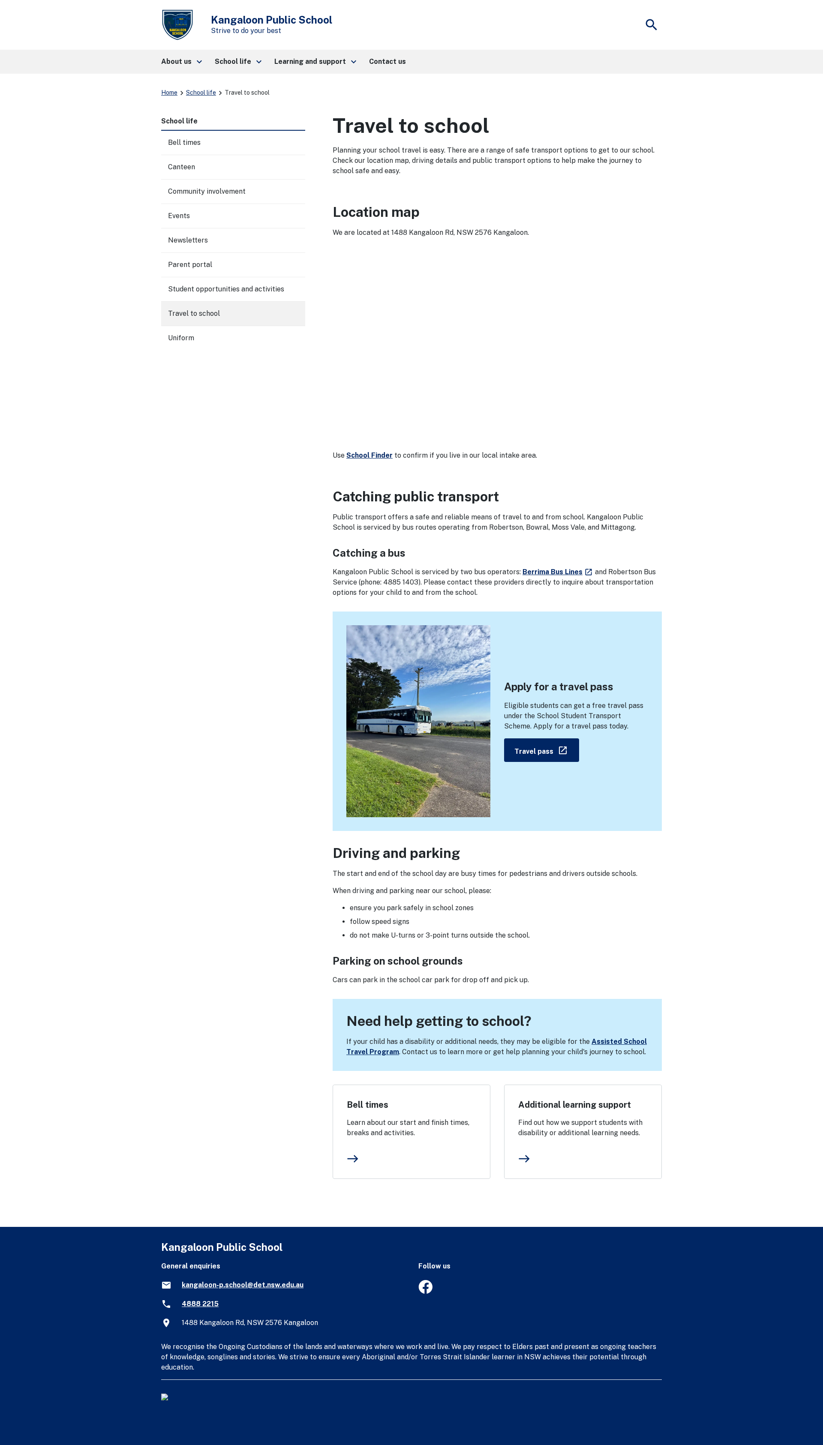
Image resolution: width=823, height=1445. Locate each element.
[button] (181, 62)
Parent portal (190, 265)
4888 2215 (200, 1304)
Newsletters (188, 240)
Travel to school (194, 313)
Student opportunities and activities (226, 289)
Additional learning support (574, 1105)
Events (179, 216)
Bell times (367, 1105)
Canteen (181, 167)
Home (169, 92)
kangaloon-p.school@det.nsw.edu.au (242, 1285)
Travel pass (546, 749)
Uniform (181, 338)
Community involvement (207, 191)
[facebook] (425, 1291)
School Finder (369, 455)
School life (201, 92)
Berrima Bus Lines (558, 572)
